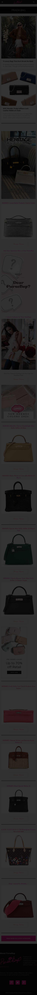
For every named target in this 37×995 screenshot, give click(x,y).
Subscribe (27, 992)
